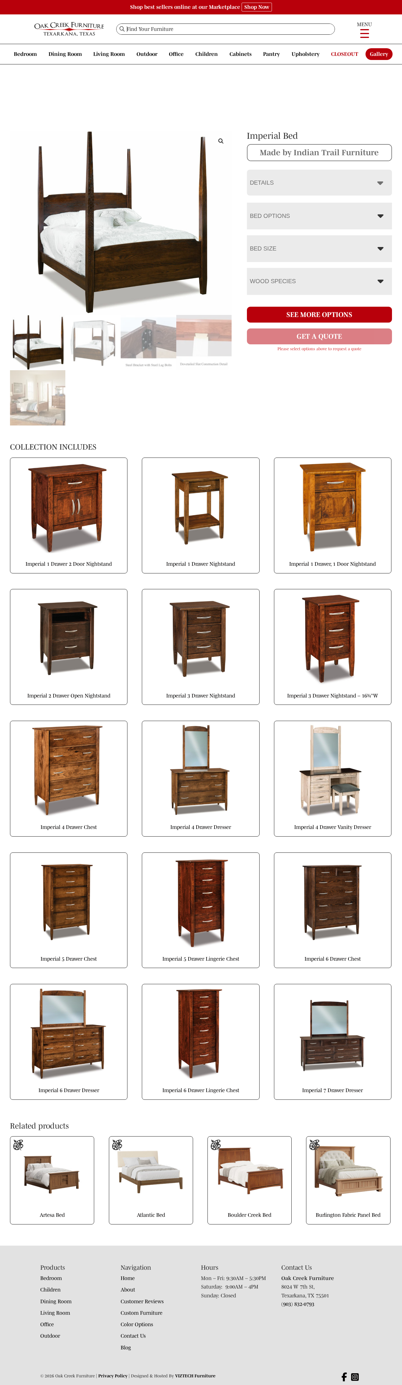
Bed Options (270, 216)
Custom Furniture (141, 1313)
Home (128, 1278)
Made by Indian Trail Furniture (319, 152)
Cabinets (241, 54)
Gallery (379, 54)
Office (176, 54)
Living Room (109, 54)
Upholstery (306, 54)
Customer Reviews (142, 1301)
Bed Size (263, 248)
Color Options (137, 1324)
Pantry (271, 54)
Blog (126, 1348)
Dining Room (65, 54)
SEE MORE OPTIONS (319, 314)
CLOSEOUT (344, 54)
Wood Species (273, 281)
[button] (221, 141)
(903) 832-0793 (297, 1304)
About (128, 1290)
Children (206, 54)
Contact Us (133, 1336)
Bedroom (25, 54)
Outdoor (147, 54)
